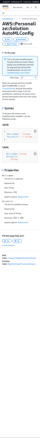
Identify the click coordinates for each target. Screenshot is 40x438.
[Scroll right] (31, 7)
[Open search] (36, 7)
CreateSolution (8, 88)
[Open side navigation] (3, 13)
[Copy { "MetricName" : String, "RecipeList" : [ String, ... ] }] (35, 131)
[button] (8, 53)
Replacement (23, 197)
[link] (29, 19)
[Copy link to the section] (2, 108)
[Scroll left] (11, 7)
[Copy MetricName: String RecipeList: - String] (35, 153)
